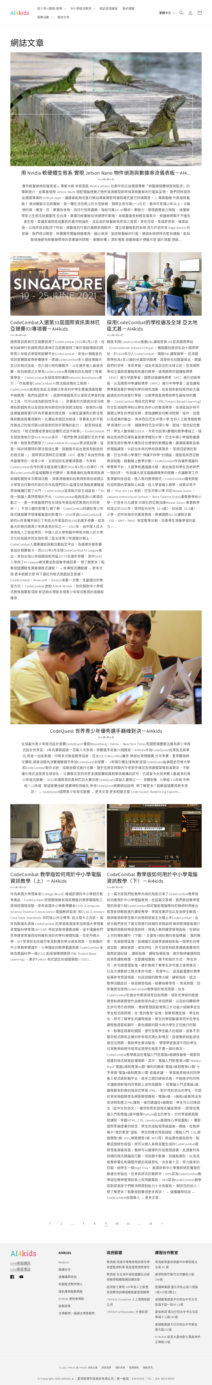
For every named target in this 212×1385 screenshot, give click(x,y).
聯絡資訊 (148, 1367)
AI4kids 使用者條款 (71, 1299)
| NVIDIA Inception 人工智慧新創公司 (128, 1301)
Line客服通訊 (20, 1263)
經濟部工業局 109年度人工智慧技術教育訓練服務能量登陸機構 (128, 1289)
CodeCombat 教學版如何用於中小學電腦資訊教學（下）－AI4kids (152, 877)
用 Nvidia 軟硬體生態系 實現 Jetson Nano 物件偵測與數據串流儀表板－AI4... (106, 173)
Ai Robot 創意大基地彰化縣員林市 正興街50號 (178, 1339)
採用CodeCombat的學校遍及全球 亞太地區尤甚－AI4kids (152, 325)
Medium (64, 1262)
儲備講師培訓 (68, 1277)
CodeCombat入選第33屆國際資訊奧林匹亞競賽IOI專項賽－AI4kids (55, 325)
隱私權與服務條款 (71, 1291)
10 (117, 1223)
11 (128, 1223)
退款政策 (65, 1306)
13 (150, 1223)
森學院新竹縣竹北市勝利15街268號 (174, 1276)
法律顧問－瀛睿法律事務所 (77, 1313)
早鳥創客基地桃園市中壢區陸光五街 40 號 (176, 1264)
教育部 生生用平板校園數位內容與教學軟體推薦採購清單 (128, 1276)
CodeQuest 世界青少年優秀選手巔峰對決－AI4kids (106, 731)
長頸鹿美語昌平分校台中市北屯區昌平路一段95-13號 (176, 1301)
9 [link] (106, 1223)
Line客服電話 (20, 1269)
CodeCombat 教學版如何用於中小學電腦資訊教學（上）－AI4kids (55, 877)
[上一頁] (50, 1223)
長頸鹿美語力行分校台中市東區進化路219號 (176, 1327)
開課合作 (65, 1269)
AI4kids (72, 1367)
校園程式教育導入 (71, 1284)
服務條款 (134, 1367)
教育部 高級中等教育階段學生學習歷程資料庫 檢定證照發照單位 (128, 1264)
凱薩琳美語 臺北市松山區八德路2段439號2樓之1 (176, 1289)
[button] (51, 8)
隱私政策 (120, 1367)
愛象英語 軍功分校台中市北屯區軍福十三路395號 (176, 1314)
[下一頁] (161, 1223)
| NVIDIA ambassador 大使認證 (127, 1312)
